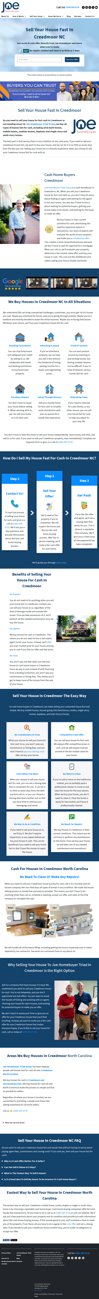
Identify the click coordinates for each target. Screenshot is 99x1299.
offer (49, 642)
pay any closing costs (34, 751)
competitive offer (81, 238)
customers (49, 951)
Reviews (77, 16)
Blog (69, 16)
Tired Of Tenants (79, 345)
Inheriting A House (49, 345)
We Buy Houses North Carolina (8, 1262)
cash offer (71, 1224)
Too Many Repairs (20, 397)
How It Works (18, 16)
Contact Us (90, 16)
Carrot (36, 1296)
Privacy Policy (6, 1253)
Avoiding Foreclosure (20, 345)
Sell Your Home (36, 16)
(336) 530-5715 (72, 7)
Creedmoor (47, 1070)
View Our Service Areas (15, 1122)
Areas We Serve (54, 16)
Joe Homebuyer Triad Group (40, 124)
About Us (5, 16)
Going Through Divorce (49, 397)
